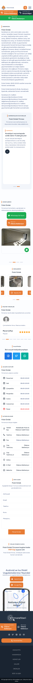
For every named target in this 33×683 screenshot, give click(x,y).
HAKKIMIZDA (16, 655)
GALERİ (16, 664)
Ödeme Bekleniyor (22, 435)
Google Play (18, 585)
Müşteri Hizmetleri (9, 627)
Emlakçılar (19, 552)
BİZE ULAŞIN (16, 673)
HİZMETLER (16, 659)
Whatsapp (24, 627)
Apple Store (18, 579)
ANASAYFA (17, 650)
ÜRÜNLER (16, 669)
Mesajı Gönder (16, 532)
